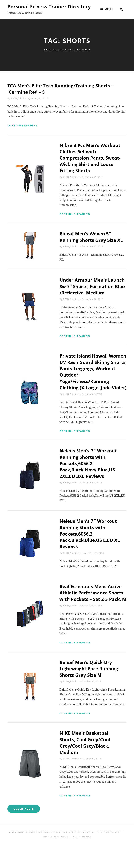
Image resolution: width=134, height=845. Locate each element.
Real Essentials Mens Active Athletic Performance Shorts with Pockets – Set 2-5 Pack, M (92, 592)
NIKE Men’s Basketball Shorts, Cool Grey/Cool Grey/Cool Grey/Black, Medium (84, 742)
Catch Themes (81, 836)
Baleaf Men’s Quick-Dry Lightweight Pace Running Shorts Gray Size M (88, 668)
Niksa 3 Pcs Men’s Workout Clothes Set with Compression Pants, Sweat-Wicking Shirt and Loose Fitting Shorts (89, 158)
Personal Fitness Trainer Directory (49, 6)
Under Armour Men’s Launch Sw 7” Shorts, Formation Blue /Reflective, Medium (92, 286)
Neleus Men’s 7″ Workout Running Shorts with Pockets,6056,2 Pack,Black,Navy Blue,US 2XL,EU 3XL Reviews (88, 463)
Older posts (23, 808)
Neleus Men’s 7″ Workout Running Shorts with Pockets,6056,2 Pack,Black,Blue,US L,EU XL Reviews (89, 534)
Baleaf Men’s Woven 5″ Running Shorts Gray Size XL (91, 236)
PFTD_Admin (18, 98)
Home (48, 49)
